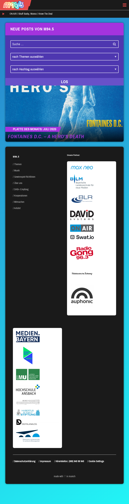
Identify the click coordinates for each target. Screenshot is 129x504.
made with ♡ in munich (64, 476)
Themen (18, 164)
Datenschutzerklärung (24, 461)
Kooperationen (20, 195)
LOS (64, 82)
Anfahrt (17, 208)
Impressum (45, 461)
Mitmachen (19, 202)
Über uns (18, 183)
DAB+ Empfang (21, 189)
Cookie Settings (96, 461)
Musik (17, 170)
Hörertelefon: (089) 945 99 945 (70, 461)
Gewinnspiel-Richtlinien (24, 176)
